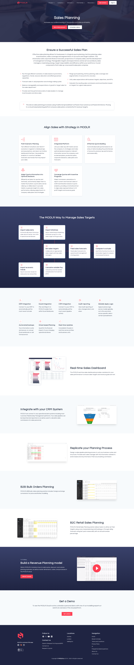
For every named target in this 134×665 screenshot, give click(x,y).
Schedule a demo (75, 27)
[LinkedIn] (52, 636)
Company (60, 2)
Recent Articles (96, 639)
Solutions (70, 2)
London (69, 639)
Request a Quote (47, 648)
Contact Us (45, 646)
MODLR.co (62, 658)
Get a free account (59, 27)
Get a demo (67, 614)
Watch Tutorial (26, 576)
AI (92, 646)
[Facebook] (43, 636)
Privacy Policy (95, 644)
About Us (94, 651)
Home (93, 636)
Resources (91, 2)
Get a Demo (102, 2)
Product (51, 2)
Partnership (80, 2)
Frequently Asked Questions (100, 649)
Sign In (113, 2)
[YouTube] (48, 636)
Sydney (69, 636)
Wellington (70, 641)
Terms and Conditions (98, 641)
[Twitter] (46, 636)
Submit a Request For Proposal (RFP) (52, 643)
